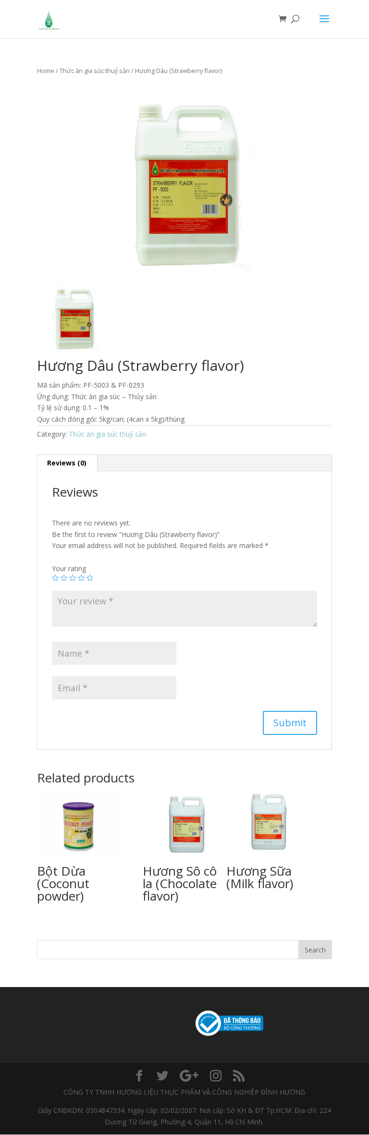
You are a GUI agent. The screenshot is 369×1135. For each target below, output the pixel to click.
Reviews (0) (66, 462)
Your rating (69, 568)
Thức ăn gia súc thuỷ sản (95, 70)
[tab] (67, 463)
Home (45, 70)
